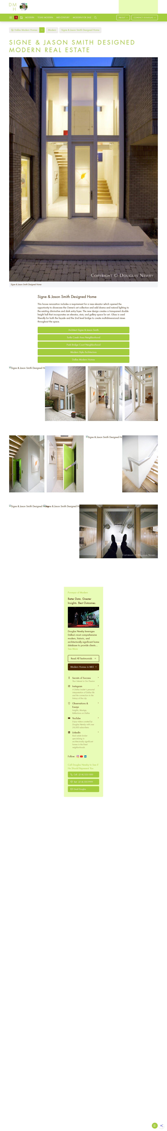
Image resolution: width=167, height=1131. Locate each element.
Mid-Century (62, 17)
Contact (143, 17)
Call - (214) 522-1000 (83, 774)
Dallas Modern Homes (83, 359)
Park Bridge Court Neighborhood (83, 344)
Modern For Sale (82, 17)
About (122, 17)
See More (73, 648)
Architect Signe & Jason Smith (83, 329)
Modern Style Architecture (83, 352)
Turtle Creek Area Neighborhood (83, 337)
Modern (29, 17)
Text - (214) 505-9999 (83, 781)
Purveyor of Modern (78, 592)
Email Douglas (80, 789)
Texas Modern (45, 17)
